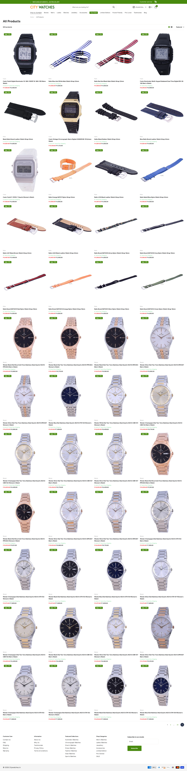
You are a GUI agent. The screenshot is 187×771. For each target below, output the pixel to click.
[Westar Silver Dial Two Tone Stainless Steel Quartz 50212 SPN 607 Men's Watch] (71, 512)
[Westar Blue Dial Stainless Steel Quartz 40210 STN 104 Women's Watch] (71, 396)
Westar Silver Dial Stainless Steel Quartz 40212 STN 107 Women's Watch (161, 598)
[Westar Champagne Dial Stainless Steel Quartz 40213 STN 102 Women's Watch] (71, 686)
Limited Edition (101, 751)
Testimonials (138, 12)
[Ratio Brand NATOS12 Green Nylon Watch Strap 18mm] (162, 282)
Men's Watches (101, 740)
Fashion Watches (71, 751)
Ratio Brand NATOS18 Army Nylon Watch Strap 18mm (111, 253)
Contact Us (7, 740)
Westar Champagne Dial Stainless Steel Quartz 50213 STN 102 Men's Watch (23, 714)
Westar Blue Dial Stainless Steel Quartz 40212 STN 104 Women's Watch (115, 598)
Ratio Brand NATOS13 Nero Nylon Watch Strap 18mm (111, 309)
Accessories (83, 12)
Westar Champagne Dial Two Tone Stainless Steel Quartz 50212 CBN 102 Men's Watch (161, 424)
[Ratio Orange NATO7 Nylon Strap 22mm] (71, 170)
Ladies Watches (101, 742)
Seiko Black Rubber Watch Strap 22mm (107, 139)
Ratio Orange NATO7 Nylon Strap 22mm (62, 197)
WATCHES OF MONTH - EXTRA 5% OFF (46, 2)
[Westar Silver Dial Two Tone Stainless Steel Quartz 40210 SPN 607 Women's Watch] (25, 396)
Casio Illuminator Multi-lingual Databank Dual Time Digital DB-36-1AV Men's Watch (162, 82)
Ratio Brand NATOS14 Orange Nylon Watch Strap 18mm (67, 309)
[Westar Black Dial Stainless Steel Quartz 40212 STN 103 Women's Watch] (71, 570)
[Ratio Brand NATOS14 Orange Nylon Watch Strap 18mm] (71, 282)
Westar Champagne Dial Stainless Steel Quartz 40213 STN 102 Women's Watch (69, 714)
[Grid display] (169, 27)
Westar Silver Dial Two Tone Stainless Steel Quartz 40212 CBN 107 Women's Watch (116, 482)
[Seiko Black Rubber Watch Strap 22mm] (116, 112)
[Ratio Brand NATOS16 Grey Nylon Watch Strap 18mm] (162, 226)
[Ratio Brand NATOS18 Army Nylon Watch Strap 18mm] (116, 226)
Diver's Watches (70, 745)
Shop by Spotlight (36, 12)
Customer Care (7, 736)
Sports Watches (70, 756)
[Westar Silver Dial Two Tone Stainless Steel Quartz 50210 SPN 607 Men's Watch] (162, 338)
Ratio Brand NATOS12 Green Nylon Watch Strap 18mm (158, 309)
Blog (145, 12)
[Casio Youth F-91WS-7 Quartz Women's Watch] (25, 170)
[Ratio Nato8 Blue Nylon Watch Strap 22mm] (162, 170)
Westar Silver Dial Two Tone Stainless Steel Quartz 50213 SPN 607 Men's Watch (162, 656)
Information (37, 736)
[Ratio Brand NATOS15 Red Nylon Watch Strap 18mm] (25, 282)
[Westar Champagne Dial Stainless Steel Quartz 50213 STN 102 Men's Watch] (25, 686)
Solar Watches (70, 754)
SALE (98, 756)
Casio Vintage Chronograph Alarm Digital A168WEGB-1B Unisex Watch (70, 140)
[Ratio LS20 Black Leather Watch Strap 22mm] (71, 226)
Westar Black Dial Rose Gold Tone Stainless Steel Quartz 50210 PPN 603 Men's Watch (24, 366)
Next (182, 725)
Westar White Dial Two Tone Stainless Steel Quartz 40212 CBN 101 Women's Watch (116, 424)
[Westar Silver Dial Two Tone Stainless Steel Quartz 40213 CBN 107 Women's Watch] (116, 628)
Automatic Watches (71, 740)
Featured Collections (71, 736)
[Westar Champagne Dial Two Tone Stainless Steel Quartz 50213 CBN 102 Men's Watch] (25, 628)
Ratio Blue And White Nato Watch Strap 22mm (64, 81)
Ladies (59, 12)
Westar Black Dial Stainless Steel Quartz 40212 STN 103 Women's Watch (70, 598)
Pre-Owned (100, 754)
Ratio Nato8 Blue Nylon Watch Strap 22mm (154, 197)
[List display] (171, 27)
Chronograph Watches (73, 742)
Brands (46, 12)
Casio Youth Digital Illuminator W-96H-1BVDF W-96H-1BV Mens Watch (24, 82)
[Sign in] (150, 7)
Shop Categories (101, 736)
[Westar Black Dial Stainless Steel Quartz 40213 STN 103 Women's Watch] (116, 686)
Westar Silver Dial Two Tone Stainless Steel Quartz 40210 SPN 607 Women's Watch (25, 424)
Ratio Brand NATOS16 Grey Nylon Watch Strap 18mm (157, 253)
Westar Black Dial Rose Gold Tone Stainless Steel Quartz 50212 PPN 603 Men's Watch (161, 482)
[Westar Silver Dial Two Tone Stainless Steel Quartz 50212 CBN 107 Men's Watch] (71, 454)
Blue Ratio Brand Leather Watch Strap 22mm (154, 139)
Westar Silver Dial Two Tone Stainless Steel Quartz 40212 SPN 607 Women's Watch (116, 540)
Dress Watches (70, 748)
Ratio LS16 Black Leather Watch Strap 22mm (108, 197)
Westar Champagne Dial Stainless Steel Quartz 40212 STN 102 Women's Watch (23, 598)
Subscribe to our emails (135, 737)
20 (177, 725)
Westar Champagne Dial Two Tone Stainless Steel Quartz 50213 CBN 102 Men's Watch (24, 656)
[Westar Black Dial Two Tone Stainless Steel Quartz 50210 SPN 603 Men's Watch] (116, 338)
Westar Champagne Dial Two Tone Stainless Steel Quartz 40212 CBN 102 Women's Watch (24, 482)
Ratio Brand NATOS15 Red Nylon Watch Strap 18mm (20, 309)
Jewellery (74, 12)
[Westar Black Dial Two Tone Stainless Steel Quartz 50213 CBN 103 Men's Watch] (71, 628)
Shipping (6, 745)
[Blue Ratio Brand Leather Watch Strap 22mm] (162, 112)
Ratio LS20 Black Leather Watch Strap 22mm (63, 253)
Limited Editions (105, 12)
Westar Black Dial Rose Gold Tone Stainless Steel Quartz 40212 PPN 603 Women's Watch (24, 540)
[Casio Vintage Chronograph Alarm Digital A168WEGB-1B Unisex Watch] (71, 112)
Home (32, 17)
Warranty (6, 751)
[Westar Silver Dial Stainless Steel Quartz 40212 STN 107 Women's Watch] (162, 570)
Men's (53, 12)
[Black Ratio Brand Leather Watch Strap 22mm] (25, 112)
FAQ (4, 742)
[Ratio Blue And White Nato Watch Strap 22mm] (71, 54)
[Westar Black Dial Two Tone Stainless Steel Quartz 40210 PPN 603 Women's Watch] (71, 338)
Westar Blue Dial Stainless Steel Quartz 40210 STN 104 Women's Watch (70, 424)
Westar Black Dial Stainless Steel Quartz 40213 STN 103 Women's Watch (116, 714)
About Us (37, 740)
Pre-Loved (128, 12)
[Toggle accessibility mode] (155, 1)
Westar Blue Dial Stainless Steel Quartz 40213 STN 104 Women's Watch (161, 714)
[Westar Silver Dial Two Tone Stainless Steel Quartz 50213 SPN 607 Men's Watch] (162, 628)
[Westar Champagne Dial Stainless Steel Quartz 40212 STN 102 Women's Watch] (25, 570)
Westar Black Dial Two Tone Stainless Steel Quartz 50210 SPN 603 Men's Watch (116, 366)
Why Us (36, 742)
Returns (5, 748)
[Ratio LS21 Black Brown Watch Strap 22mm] (25, 226)
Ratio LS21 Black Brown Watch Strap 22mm (17, 253)
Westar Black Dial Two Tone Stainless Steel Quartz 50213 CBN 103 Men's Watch (70, 656)
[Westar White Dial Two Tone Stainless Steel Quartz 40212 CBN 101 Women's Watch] (116, 396)
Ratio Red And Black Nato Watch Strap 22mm (109, 81)
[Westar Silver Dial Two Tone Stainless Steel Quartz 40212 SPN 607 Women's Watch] (116, 512)
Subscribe (134, 748)
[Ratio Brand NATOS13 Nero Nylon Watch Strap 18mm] (116, 282)
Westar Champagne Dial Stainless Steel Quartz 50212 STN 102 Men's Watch (160, 540)
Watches (66, 12)
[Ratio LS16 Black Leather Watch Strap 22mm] (116, 170)
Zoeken (113, 7)
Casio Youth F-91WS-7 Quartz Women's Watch (18, 197)
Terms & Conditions (41, 751)
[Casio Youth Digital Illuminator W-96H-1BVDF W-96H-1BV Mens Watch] (25, 54)
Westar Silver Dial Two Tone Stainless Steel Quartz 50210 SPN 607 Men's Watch (162, 366)
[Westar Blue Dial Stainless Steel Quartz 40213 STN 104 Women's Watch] (162, 686)
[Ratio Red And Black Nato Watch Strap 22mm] (116, 54)
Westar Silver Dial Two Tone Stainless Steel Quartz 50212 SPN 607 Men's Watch (70, 540)
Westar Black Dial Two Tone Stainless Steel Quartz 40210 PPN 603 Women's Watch (70, 366)
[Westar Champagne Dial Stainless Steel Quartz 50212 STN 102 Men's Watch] (162, 512)
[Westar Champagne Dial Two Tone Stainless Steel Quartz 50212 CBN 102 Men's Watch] (162, 396)
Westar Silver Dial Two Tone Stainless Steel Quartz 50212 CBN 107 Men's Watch (70, 482)
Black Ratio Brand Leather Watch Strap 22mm (18, 139)
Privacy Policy (39, 748)
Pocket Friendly (117, 12)
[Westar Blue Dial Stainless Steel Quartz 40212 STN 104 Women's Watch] (116, 570)
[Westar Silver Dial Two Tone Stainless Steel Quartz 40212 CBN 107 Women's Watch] (116, 454)
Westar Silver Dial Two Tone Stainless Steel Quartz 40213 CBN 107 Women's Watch (116, 656)
